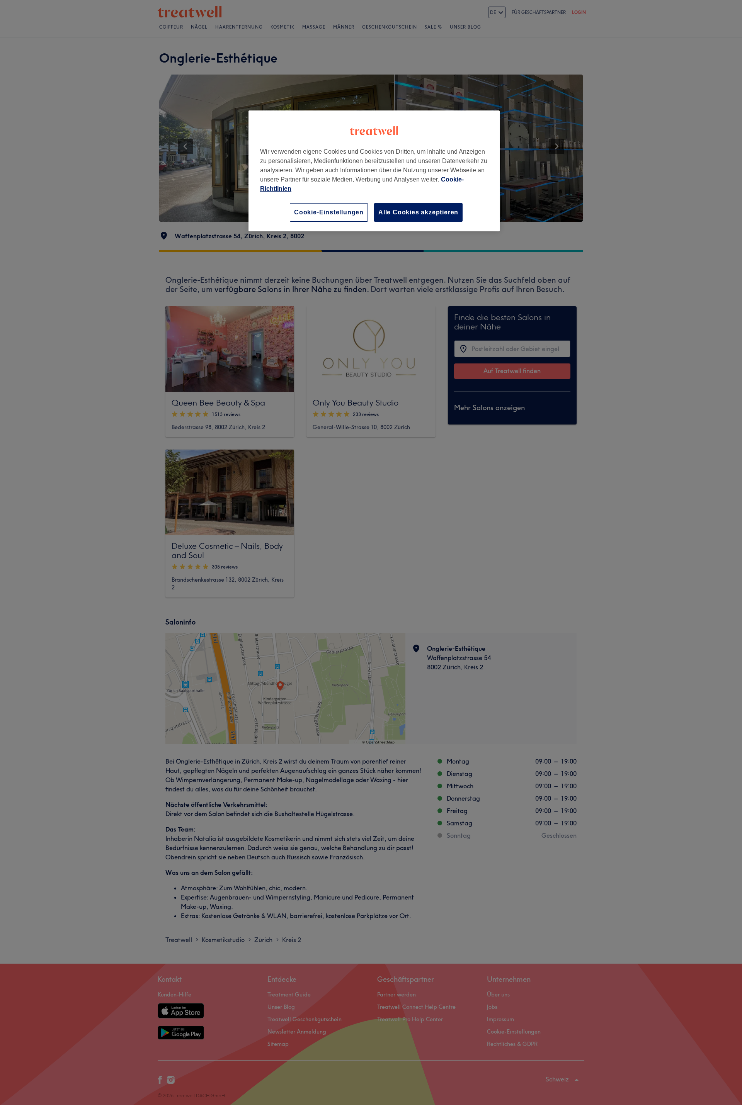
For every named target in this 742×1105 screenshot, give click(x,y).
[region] (374, 170)
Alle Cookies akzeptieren (418, 212)
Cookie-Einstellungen (329, 212)
